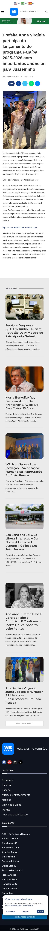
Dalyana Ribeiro (10, 861)
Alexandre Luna (10, 847)
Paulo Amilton (9, 879)
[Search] (46, 12)
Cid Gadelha (8, 857)
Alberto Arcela (10, 838)
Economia (8, 780)
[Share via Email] (37, 83)
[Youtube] (9, 762)
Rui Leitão (7, 893)
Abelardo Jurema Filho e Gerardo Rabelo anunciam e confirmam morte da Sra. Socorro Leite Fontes (23, 621)
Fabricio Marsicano (12, 870)
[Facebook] (4, 762)
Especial (6, 785)
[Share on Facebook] (18, 83)
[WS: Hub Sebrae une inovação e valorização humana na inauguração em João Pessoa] (24, 446)
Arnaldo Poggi (9, 852)
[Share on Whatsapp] (31, 83)
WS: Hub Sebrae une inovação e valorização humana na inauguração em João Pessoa (23, 470)
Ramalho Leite (10, 884)
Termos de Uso (27, 905)
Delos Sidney (9, 866)
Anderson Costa (13, 76)
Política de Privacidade (13, 905)
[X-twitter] (20, 762)
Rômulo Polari (9, 888)
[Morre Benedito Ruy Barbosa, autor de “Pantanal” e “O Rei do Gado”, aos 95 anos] (24, 379)
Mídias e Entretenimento (16, 795)
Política (6, 809)
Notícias (6, 799)
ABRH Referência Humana (16, 834)
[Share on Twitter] (25, 83)
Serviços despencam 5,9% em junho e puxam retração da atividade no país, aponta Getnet (24, 331)
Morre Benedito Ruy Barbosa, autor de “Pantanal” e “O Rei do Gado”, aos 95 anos (21, 403)
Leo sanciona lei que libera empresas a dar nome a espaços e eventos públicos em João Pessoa (22, 542)
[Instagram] (15, 762)
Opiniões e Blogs (11, 804)
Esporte (6, 790)
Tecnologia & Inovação (15, 814)
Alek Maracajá (9, 843)
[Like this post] (12, 83)
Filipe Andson (9, 875)
